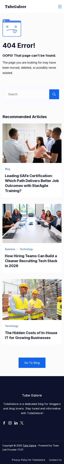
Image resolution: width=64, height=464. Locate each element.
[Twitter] (21, 423)
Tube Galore (29, 445)
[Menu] (60, 6)
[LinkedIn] (16, 423)
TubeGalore (15, 6)
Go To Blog (32, 362)
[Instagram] (10, 423)
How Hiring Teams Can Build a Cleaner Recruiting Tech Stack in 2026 (31, 261)
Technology (26, 249)
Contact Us (55, 459)
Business (10, 249)
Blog (7, 168)
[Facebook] (4, 423)
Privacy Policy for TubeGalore (28, 459)
